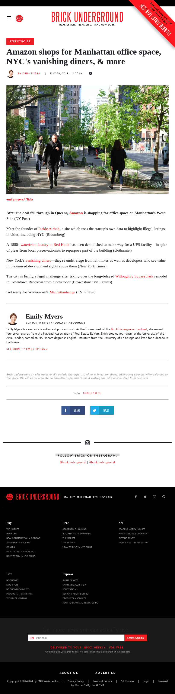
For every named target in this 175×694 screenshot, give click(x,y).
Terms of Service (102, 681)
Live (9, 574)
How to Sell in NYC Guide (133, 542)
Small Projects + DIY (74, 584)
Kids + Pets (12, 584)
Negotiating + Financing (20, 551)
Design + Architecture (75, 593)
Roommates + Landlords (77, 533)
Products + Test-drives (19, 593)
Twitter (145, 496)
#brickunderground (102, 462)
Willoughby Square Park (134, 276)
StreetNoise (20, 41)
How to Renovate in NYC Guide (80, 602)
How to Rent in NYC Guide (77, 547)
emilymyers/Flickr (20, 199)
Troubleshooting (16, 598)
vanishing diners (38, 260)
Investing (11, 533)
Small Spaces (70, 580)
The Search (69, 542)
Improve (68, 574)
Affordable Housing (18, 542)
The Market (12, 529)
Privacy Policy (75, 681)
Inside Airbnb (49, 229)
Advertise (105, 673)
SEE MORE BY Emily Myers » (27, 349)
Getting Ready (127, 538)
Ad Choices (127, 681)
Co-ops (10, 547)
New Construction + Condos (23, 538)
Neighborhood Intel (18, 589)
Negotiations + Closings (133, 533)
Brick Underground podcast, (129, 329)
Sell (121, 523)
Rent (66, 523)
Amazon (76, 213)
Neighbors (12, 580)
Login (146, 681)
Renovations (70, 589)
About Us (69, 673)
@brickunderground (73, 462)
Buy (9, 523)
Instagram (154, 496)
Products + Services (74, 598)
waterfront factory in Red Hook (44, 244)
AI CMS (99, 685)
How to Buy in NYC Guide (20, 556)
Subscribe (135, 637)
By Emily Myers (29, 73)
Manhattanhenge (62, 292)
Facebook (135, 496)
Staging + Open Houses (132, 529)
